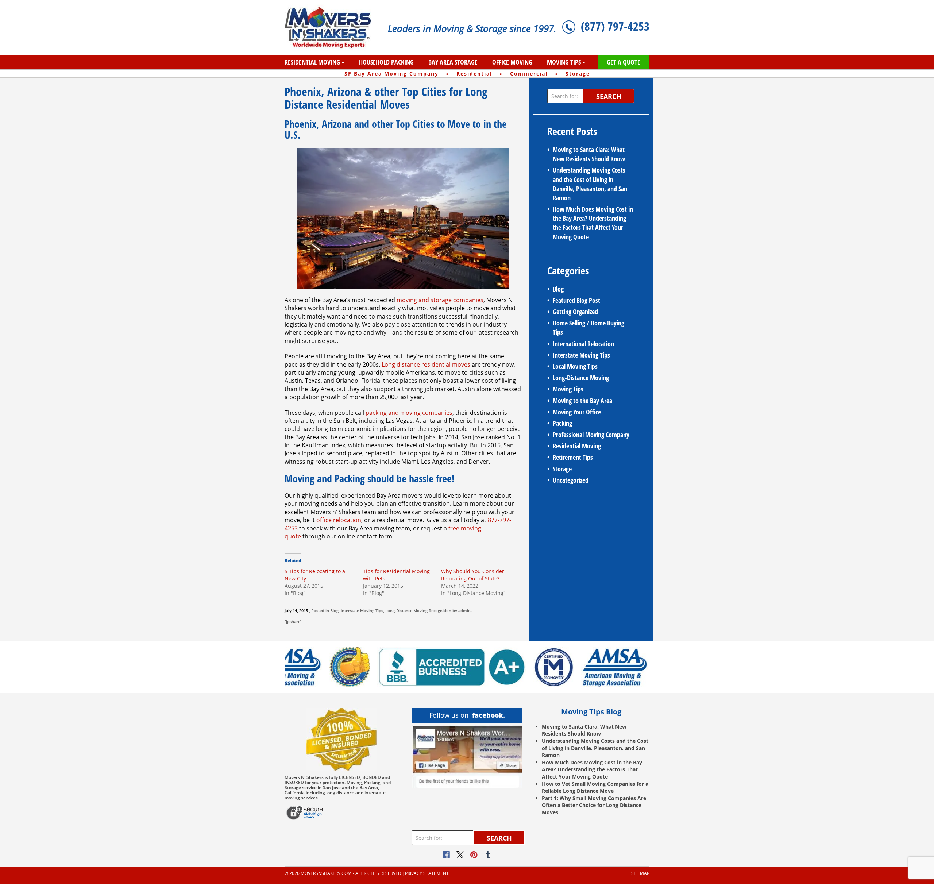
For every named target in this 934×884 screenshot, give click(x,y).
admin (464, 610)
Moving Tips (564, 62)
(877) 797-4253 (615, 26)
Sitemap (640, 873)
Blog (334, 610)
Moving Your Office (577, 412)
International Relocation (583, 343)
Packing (562, 423)
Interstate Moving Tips (362, 610)
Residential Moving (312, 62)
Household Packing (386, 62)
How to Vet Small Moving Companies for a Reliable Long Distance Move (595, 787)
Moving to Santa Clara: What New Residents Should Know (589, 154)
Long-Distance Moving (406, 610)
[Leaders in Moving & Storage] (331, 27)
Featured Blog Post (576, 300)
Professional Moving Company (591, 434)
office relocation (338, 520)
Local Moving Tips (575, 366)
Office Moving (512, 62)
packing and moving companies (409, 413)
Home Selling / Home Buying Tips (588, 327)
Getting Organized (575, 311)
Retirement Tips (573, 457)
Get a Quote (623, 62)
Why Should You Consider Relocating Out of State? (472, 575)
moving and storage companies (440, 300)
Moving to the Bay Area (582, 400)
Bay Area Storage (453, 62)
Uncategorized (570, 480)
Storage (562, 468)
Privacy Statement (427, 873)
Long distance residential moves (426, 364)
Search (608, 96)
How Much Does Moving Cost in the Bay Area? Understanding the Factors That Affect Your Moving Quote (593, 223)
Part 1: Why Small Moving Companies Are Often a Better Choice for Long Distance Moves (594, 805)
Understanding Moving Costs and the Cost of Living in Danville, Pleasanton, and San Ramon (590, 184)
